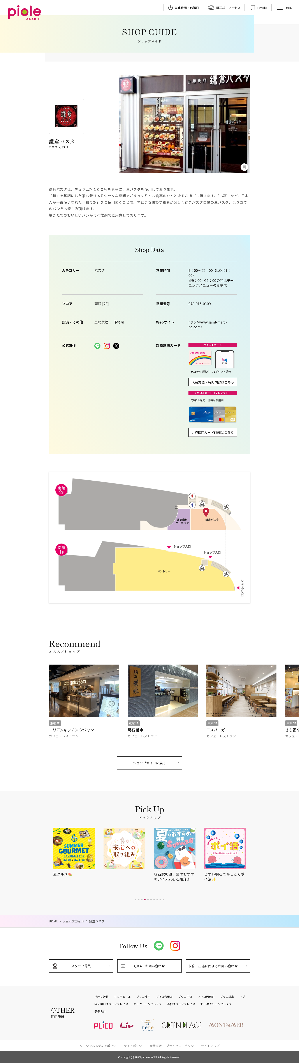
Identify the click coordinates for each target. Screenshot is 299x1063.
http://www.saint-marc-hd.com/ (207, 324)
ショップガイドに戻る (149, 763)
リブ (242, 997)
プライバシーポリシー (181, 1045)
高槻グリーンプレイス (181, 1004)
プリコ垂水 (227, 997)
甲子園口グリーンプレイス (111, 1004)
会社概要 (156, 1045)
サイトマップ (210, 1045)
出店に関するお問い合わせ (218, 966)
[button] (135, 899)
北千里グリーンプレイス (216, 1004)
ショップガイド (73, 921)
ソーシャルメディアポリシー (99, 1045)
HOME (53, 921)
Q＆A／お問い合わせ (149, 966)
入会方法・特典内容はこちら (213, 382)
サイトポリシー (134, 1045)
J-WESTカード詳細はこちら (213, 432)
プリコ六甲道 (164, 997)
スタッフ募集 (81, 966)
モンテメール (122, 997)
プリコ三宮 (185, 997)
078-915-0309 (199, 303)
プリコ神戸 (143, 997)
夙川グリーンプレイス (148, 1004)
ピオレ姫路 (101, 997)
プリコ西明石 (206, 997)
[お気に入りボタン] (244, 167)
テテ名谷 (100, 1011)
